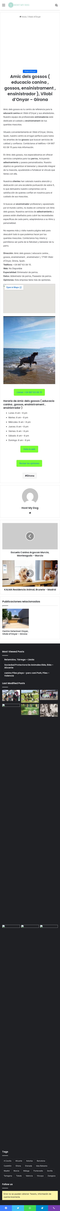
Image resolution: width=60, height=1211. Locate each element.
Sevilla (50, 1171)
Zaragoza (51, 1176)
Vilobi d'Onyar (34, 17)
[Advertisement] (30, 44)
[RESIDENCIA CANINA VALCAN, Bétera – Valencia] (30, 709)
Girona (30, 475)
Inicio (24, 17)
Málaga (26, 1171)
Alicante (18, 1161)
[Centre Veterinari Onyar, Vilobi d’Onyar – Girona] (15, 618)
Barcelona (41, 1161)
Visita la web (29, 449)
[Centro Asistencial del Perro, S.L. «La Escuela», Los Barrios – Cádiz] (11, 814)
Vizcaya (40, 1176)
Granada (28, 1166)
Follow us (7, 1184)
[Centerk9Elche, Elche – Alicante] (30, 696)
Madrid (6, 1171)
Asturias (29, 1161)
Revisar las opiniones (29, 463)
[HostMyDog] (19, 5)
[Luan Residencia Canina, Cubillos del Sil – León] (49, 695)
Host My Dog (30, 508)
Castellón (8, 1166)
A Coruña (7, 1161)
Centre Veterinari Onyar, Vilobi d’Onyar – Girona (15, 632)
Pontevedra (38, 1171)
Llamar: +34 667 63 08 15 (29, 392)
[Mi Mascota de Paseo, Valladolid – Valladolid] (11, 695)
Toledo (19, 1176)
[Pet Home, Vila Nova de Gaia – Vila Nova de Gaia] (49, 1035)
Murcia (16, 1171)
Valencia (29, 1176)
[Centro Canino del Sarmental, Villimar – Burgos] (30, 1035)
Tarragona (8, 1176)
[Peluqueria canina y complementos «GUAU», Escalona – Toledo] (49, 710)
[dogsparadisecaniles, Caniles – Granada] (11, 930)
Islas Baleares (41, 1166)
